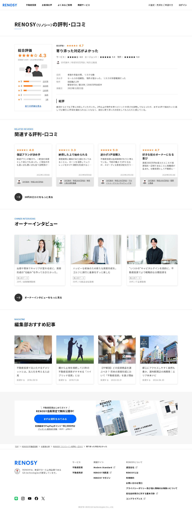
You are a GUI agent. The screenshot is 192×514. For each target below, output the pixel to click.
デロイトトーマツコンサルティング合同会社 (119, 183)
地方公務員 (92, 62)
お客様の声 (45, 446)
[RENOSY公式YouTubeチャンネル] (29, 498)
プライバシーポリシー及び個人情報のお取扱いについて (152, 488)
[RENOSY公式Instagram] (23, 498)
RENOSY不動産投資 (30, 446)
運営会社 (130, 467)
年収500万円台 (78, 62)
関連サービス (84, 5)
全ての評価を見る (33, 106)
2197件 (45, 81)
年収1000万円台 (163, 180)
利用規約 (130, 477)
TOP (17, 446)
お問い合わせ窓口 (134, 483)
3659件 (45, 86)
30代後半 (65, 62)
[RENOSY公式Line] (16, 498)
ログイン (183, 5)
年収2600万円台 (79, 180)
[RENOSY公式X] (43, 498)
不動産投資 (77, 467)
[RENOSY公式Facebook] (36, 498)
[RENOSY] (37, 463)
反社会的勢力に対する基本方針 (140, 493)
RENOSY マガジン (102, 477)
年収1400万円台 (37, 181)
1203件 (45, 90)
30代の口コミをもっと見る (39, 197)
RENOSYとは (132, 472)
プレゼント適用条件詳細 (47, 429)
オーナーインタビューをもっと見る (43, 297)
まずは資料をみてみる (55, 419)
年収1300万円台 (121, 180)
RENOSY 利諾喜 (101, 472)
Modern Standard (103, 467)
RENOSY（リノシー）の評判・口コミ (68, 446)
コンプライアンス (134, 498)
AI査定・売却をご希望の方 (161, 5)
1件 (47, 99)
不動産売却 (77, 472)
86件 (46, 95)
